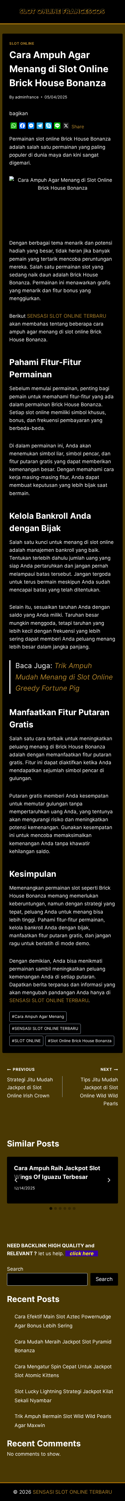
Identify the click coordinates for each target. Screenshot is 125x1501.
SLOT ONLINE (21, 43)
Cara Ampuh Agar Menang (38, 1016)
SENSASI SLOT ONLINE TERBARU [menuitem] (66, 316)
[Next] (108, 1180)
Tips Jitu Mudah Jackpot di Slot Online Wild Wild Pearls (99, 1086)
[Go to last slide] (16, 1180)
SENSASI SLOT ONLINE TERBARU (45, 1028)
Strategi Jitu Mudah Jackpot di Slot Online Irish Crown (30, 1082)
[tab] (50, 1208)
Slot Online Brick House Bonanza (80, 1040)
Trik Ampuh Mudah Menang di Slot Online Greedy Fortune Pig (64, 676)
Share (78, 126)
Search (15, 1269)
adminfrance (27, 97)
